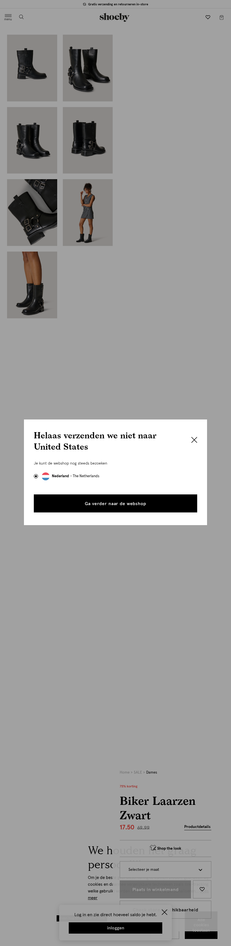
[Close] (194, 440)
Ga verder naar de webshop (115, 503)
